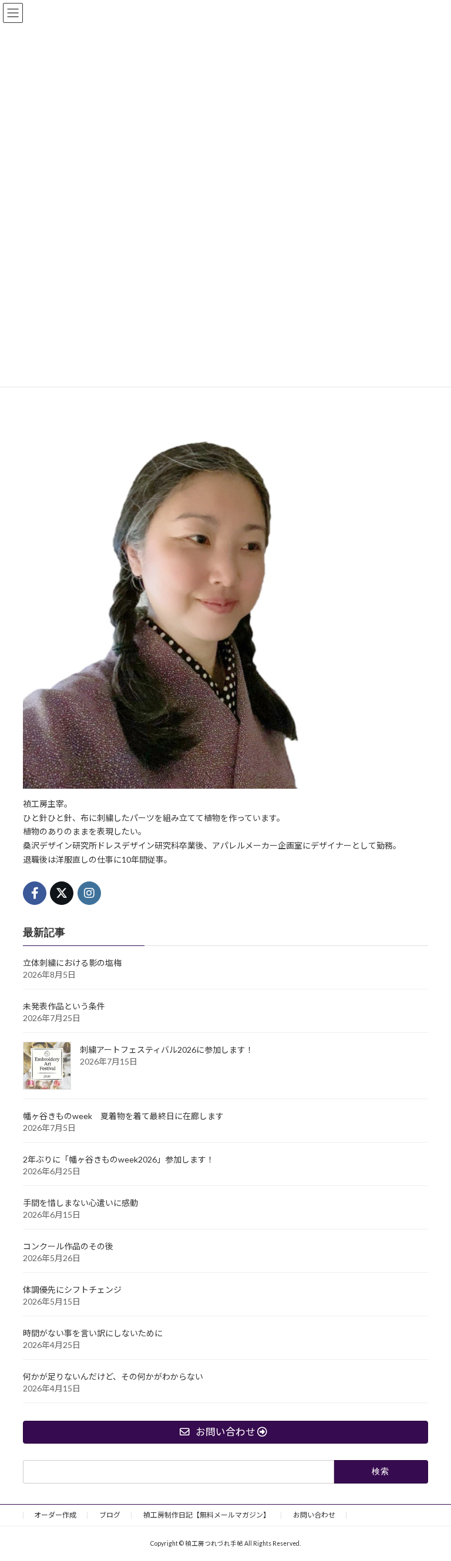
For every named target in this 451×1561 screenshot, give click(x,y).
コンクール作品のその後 (68, 1246)
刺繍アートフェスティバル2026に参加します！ (167, 1050)
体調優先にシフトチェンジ (72, 1290)
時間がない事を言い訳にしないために (93, 1333)
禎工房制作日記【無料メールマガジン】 (206, 1515)
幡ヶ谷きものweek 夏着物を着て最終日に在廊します (123, 1116)
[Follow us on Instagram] (89, 892)
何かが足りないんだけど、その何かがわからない (113, 1376)
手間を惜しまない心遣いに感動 (80, 1203)
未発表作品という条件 (64, 1006)
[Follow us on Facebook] (34, 892)
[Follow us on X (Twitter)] (61, 892)
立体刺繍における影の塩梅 (72, 963)
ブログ (109, 1515)
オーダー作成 (55, 1515)
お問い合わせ (314, 1515)
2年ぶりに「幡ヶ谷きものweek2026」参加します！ (118, 1159)
